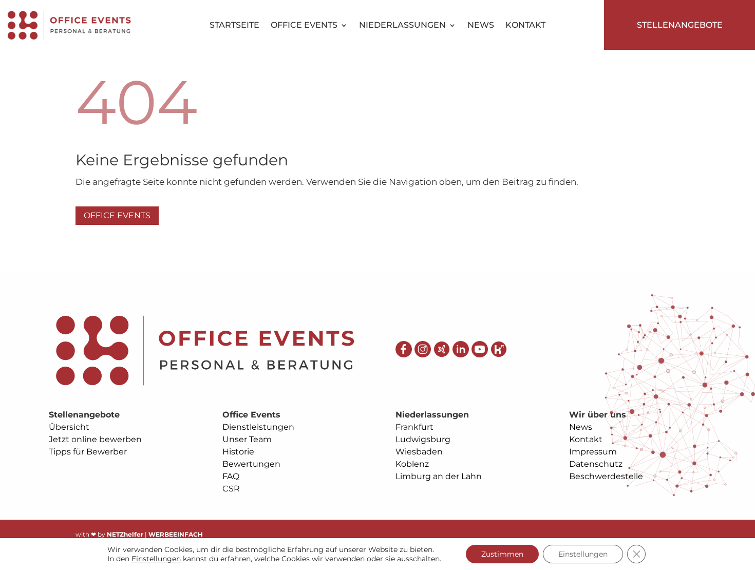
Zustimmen (502, 554)
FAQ (230, 476)
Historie (238, 452)
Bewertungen (251, 464)
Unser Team (247, 439)
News (480, 26)
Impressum (593, 452)
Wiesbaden (419, 452)
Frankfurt (414, 427)
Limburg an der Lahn (438, 476)
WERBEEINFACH (175, 534)
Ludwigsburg (422, 439)
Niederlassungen (402, 26)
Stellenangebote (680, 25)
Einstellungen (156, 558)
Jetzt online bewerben (95, 439)
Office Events (304, 26)
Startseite (234, 26)
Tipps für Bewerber (88, 452)
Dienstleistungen (258, 427)
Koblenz (412, 464)
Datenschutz (595, 464)
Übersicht (69, 427)
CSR (231, 488)
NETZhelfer (125, 534)
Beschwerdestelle (606, 476)
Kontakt (525, 26)
